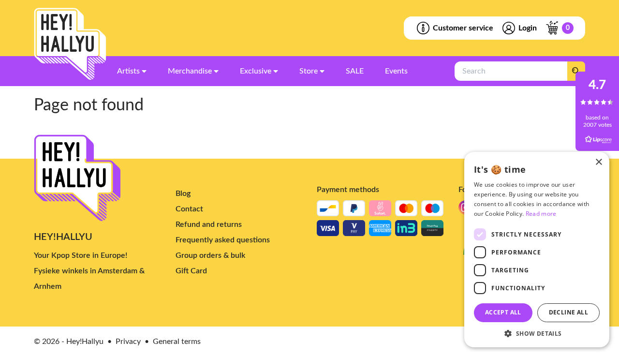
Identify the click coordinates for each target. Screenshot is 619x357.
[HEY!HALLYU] (70, 44)
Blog (183, 193)
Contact (189, 209)
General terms (177, 341)
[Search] (576, 71)
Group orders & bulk (210, 255)
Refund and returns (209, 224)
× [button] (598, 162)
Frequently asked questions (223, 240)
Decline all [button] (568, 312)
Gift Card (191, 271)
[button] (537, 333)
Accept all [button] (503, 312)
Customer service (463, 28)
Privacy (128, 341)
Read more (541, 213)
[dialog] (536, 249)
